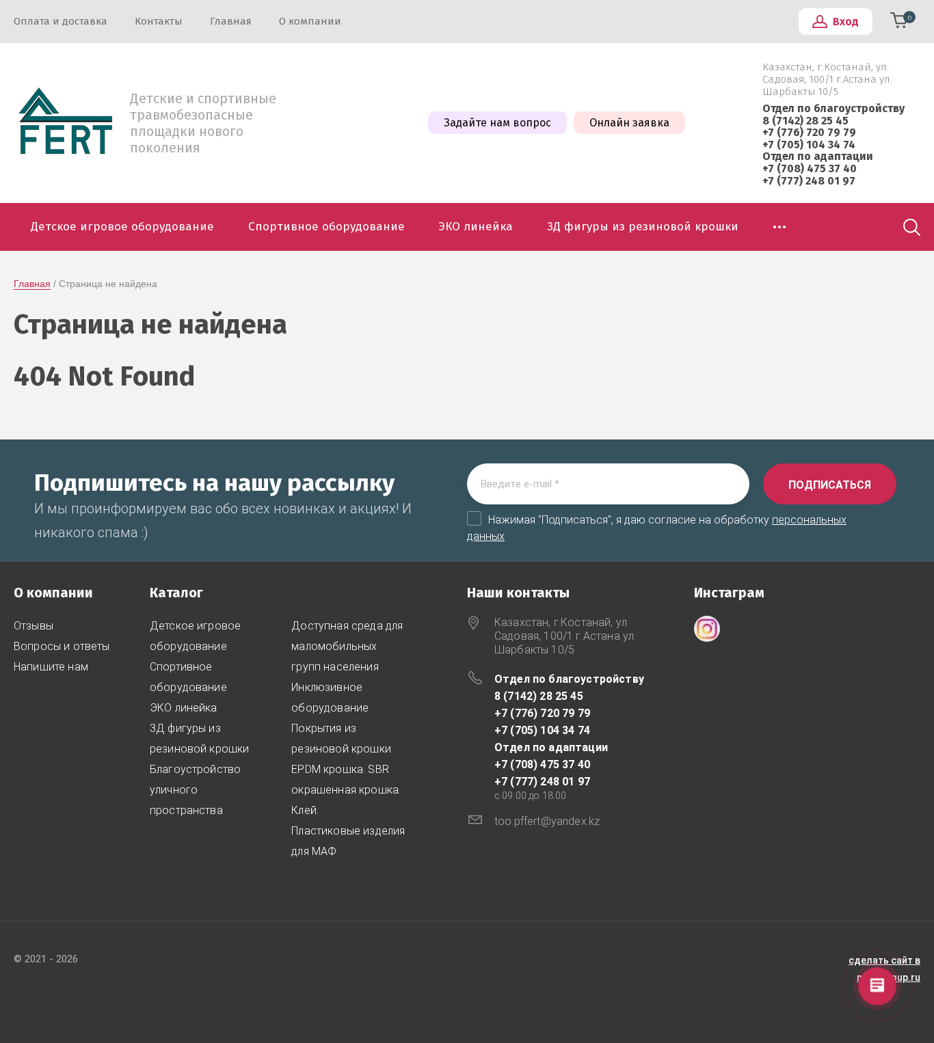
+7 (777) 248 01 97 (808, 180)
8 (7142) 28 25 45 (805, 120)
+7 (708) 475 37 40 (809, 168)
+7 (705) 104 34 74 (808, 144)
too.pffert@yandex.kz (547, 821)
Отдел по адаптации (817, 156)
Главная (32, 283)
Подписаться (829, 484)
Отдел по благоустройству (833, 108)
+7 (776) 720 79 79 (809, 132)
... (780, 223)
